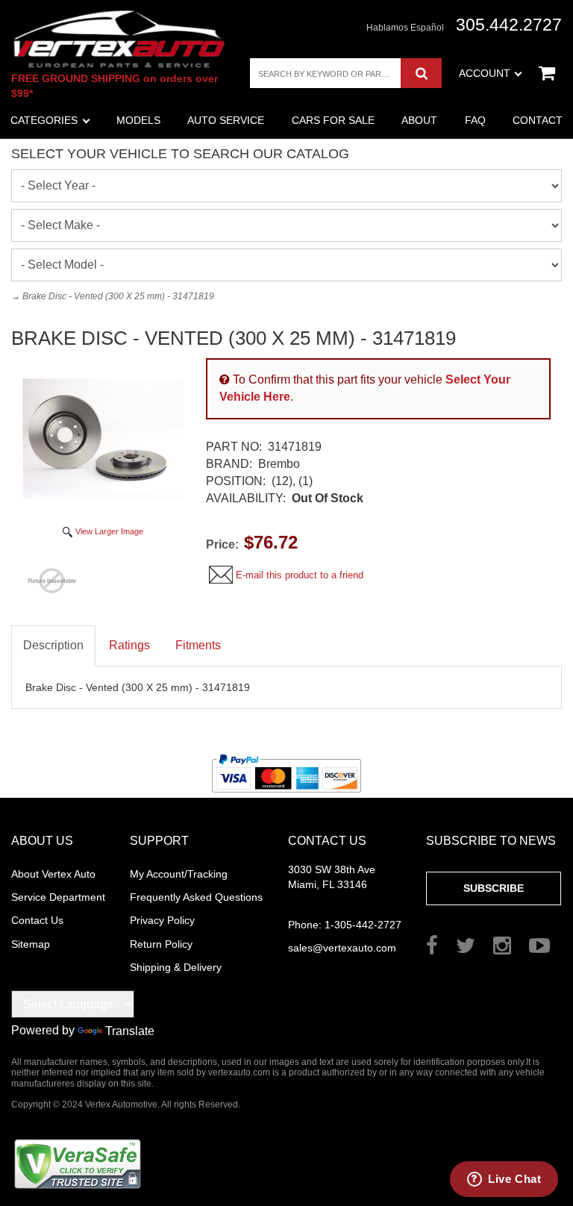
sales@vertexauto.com (342, 948)
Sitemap (30, 944)
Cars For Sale (333, 120)
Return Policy (161, 944)
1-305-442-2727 (344, 925)
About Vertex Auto (53, 874)
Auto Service (225, 120)
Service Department (58, 897)
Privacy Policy (162, 920)
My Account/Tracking (179, 874)
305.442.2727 (509, 25)
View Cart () (547, 73)
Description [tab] (53, 645)
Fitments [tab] (198, 645)
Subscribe (493, 888)
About (419, 120)
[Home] (119, 39)
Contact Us (37, 920)
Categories (44, 120)
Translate (129, 1031)
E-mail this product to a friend (299, 575)
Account (484, 73)
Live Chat (514, 1178)
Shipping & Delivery (176, 967)
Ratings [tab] (129, 645)
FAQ (475, 120)
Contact (538, 120)
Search (421, 73)
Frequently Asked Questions (196, 897)
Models (138, 120)
